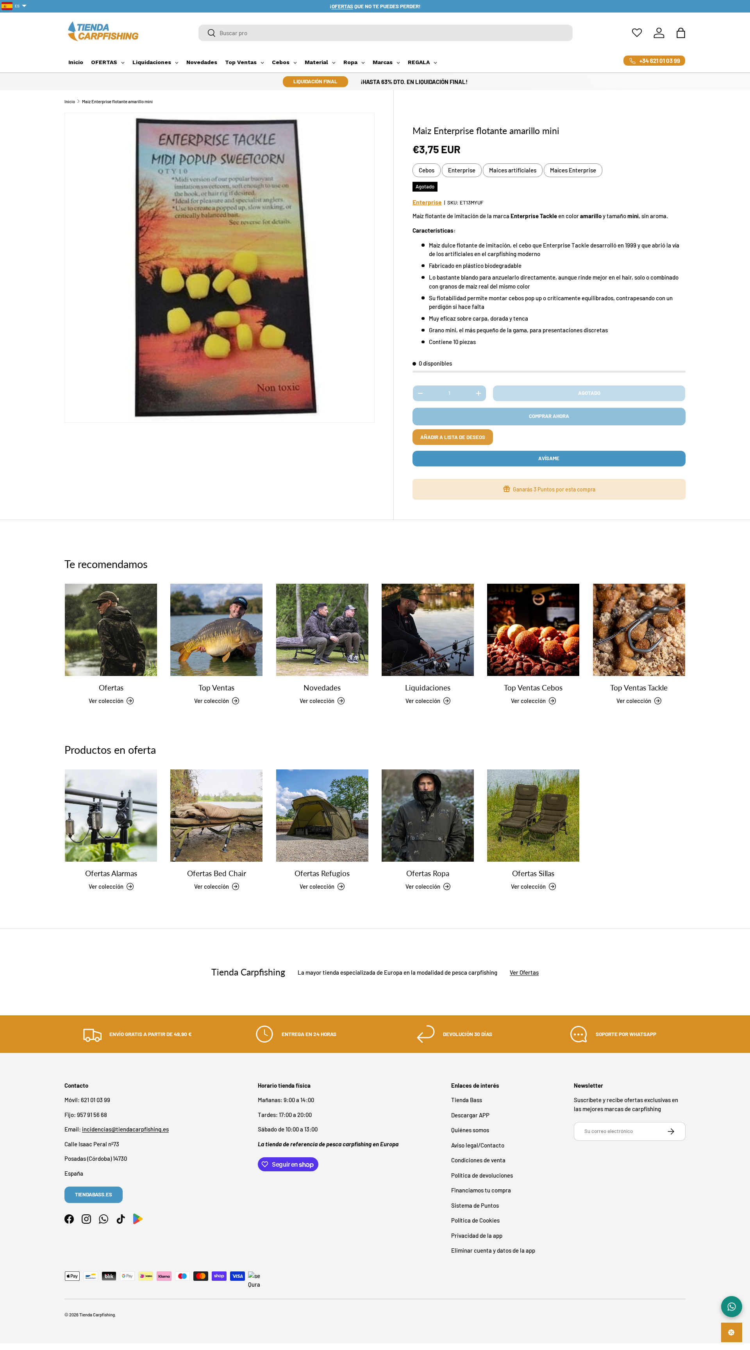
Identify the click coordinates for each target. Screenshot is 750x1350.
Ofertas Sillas (533, 873)
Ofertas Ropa (427, 873)
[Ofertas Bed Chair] (216, 815)
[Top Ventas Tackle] (639, 630)
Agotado (589, 393)
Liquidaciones (427, 687)
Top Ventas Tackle (639, 687)
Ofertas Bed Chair (216, 873)
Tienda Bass (466, 1100)
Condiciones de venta (478, 1160)
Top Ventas (216, 687)
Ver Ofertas (524, 971)
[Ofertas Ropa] (428, 815)
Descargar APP (470, 1115)
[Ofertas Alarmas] (111, 815)
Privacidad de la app (476, 1235)
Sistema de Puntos (475, 1205)
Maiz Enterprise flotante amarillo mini (117, 101)
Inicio (69, 101)
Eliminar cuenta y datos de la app (493, 1250)
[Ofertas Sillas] (533, 815)
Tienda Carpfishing (97, 1314)
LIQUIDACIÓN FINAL (315, 81)
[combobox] (385, 33)
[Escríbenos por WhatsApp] (731, 1306)
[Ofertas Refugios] (322, 815)
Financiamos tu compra (481, 1190)
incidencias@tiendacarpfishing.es (125, 1129)
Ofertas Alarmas (111, 873)
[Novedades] (322, 630)
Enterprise (461, 170)
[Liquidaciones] (428, 630)
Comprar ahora (549, 416)
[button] (680, 32)
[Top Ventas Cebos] (533, 630)
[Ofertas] (111, 630)
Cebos (426, 170)
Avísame (548, 458)
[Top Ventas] (216, 630)
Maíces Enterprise (573, 170)
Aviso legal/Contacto (477, 1145)
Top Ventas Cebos (533, 687)
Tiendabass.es (93, 1194)
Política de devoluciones (482, 1175)
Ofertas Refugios (322, 873)
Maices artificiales (512, 170)
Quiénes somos (470, 1130)
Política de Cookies (475, 1220)
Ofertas (111, 687)
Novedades (322, 687)
